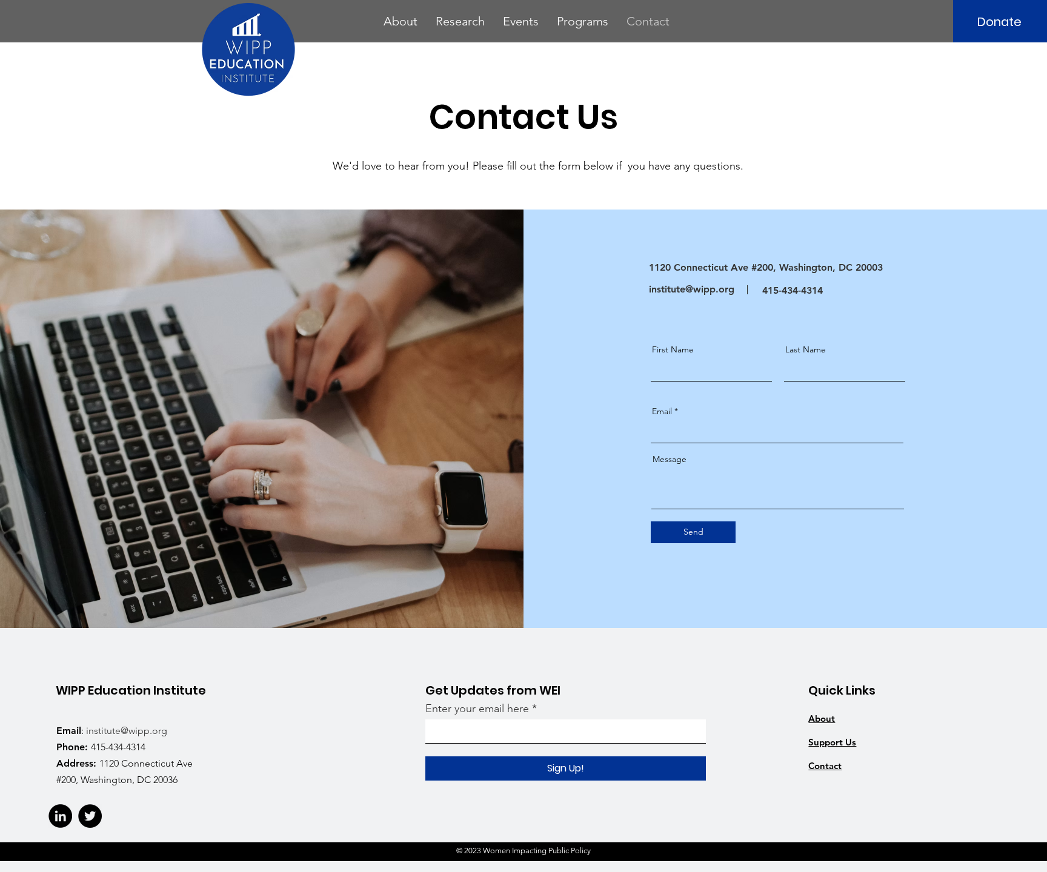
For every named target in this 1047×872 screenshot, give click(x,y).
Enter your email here (477, 708)
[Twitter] (90, 816)
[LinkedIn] (60, 816)
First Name (673, 349)
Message (669, 459)
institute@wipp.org (691, 289)
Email (662, 411)
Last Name (805, 349)
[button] (400, 21)
